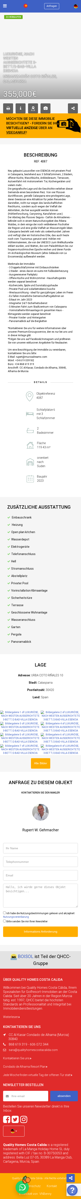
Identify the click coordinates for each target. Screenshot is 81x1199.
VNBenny (45, 1193)
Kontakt (52, 1186)
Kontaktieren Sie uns (16, 1058)
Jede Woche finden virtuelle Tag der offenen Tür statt (37, 1075)
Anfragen (52, 6)
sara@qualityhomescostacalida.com (33, 1050)
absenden (64, 1096)
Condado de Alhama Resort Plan (24, 1066)
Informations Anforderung (40, 931)
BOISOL (25, 956)
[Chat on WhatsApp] (22, 1187)
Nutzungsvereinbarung (16, 916)
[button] (14, 1131)
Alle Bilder (40, 763)
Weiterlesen (11, 1017)
